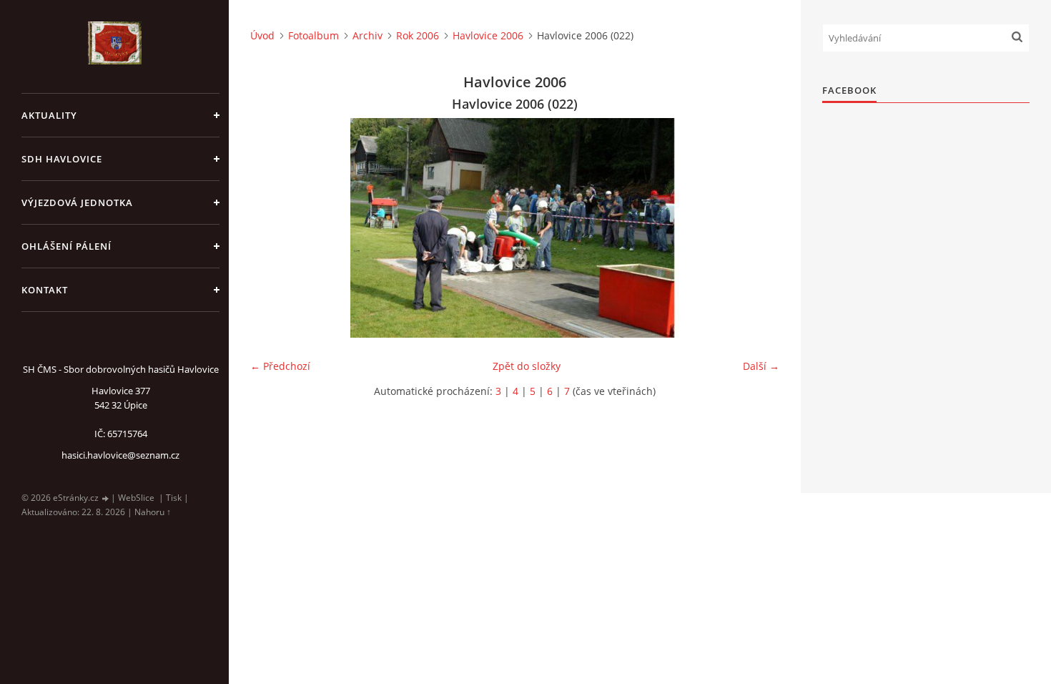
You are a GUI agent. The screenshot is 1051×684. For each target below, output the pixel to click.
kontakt (44, 289)
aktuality (49, 115)
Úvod (262, 35)
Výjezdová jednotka (77, 202)
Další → (761, 366)
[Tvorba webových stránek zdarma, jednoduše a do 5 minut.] (106, 498)
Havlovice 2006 (488, 35)
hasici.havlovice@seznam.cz (120, 455)
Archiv (367, 35)
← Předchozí (280, 366)
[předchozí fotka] (273, 228)
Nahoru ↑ (152, 512)
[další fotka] (756, 228)
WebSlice (136, 498)
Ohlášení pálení (66, 246)
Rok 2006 (417, 35)
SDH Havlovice (61, 158)
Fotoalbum (313, 35)
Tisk (174, 498)
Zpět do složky (527, 366)
